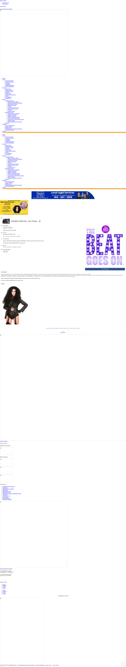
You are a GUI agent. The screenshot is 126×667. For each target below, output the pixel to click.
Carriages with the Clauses (13, 107)
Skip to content (3, 0)
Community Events (9, 100)
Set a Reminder (105, 269)
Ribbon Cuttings (11, 120)
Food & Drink (8, 93)
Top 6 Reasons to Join (9, 125)
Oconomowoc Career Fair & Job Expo (16, 119)
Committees (7, 84)
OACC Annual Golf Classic (14, 118)
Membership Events (9, 112)
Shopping (7, 92)
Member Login (8, 127)
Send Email (5, 251)
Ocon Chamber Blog (9, 130)
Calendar (7, 123)
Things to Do (8, 88)
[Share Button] (39, 221)
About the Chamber (9, 80)
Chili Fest (10, 110)
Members (4, 124)
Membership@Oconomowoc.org (7, 580)
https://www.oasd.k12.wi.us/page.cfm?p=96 (12, 246)
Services (7, 96)
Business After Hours (12, 114)
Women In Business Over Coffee (15, 121)
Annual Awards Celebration (13, 113)
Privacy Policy (56, 665)
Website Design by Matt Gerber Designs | (27, 665)
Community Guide (9, 91)
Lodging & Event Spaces (10, 94)
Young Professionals (9, 86)
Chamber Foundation (9, 85)
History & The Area (9, 81)
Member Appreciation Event (14, 117)
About (4, 79)
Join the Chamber (9, 126)
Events (4, 99)
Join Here (5, 132)
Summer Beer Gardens (12, 104)
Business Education (12, 115)
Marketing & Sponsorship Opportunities (13, 128)
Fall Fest (9, 106)
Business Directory (9, 90)
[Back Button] (1, 218)
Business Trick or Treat (12, 108)
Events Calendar (63, 328)
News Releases (56, 328)
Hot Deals (68, 328)
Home (4, 78)
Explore (4, 87)
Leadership (7, 83)
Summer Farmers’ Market (13, 101)
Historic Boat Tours (12, 105)
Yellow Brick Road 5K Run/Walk (15, 103)
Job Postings (7, 98)
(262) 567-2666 (3, 577)
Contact (4, 131)
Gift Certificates (8, 97)
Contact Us (78, 328)
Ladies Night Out (11, 111)
